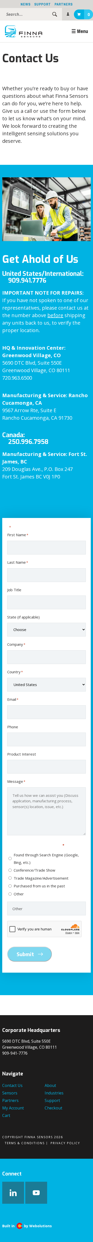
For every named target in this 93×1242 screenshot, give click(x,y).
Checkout (53, 1108)
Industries (54, 1093)
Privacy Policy (65, 1143)
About (50, 1085)
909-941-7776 (15, 1053)
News (26, 4)
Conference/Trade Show (34, 870)
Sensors (9, 1093)
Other (19, 893)
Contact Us (12, 1085)
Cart (89, 14)
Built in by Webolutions (27, 1225)
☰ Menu (79, 31)
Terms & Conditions (25, 1143)
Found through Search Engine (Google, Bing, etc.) (46, 858)
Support (42, 4)
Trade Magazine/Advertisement (41, 878)
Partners (64, 4)
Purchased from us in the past (39, 885)
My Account (67, 14)
